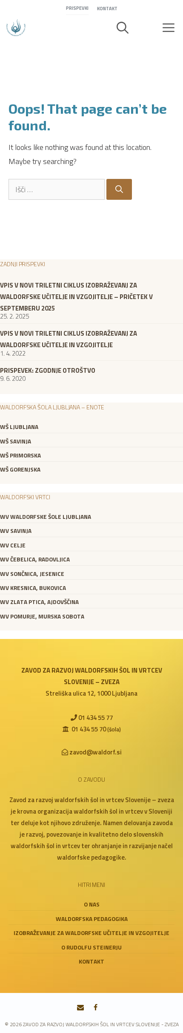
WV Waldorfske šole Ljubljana (45, 516)
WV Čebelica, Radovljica (35, 559)
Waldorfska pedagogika (92, 919)
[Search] (119, 189)
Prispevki (77, 8)
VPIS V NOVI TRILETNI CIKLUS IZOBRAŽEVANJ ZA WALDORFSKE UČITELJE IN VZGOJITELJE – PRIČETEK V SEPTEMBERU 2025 (76, 296)
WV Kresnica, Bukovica (33, 588)
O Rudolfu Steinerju (91, 947)
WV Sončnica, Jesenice (32, 574)
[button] (123, 27)
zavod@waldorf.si (95, 752)
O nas (92, 904)
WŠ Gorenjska (20, 469)
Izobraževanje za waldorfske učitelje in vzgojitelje (91, 933)
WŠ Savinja (15, 441)
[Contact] (81, 1008)
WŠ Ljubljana (19, 427)
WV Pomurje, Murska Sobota (42, 616)
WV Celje (13, 545)
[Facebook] (96, 1008)
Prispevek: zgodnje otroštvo (47, 370)
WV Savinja (15, 531)
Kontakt (107, 8)
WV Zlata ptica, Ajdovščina (39, 602)
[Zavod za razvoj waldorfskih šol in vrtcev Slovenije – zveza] (16, 27)
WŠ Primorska (20, 455)
